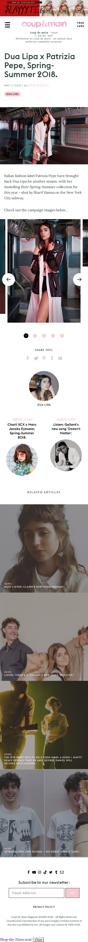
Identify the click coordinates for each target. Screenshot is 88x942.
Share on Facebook (27, 358)
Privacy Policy (44, 906)
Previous (8, 279)
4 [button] (53, 335)
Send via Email (60, 358)
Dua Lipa (12, 94)
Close (38, 939)
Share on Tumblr (52, 358)
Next (79, 279)
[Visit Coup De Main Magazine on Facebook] (28, 872)
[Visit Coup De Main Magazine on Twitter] (50, 872)
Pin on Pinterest (44, 358)
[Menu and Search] (7, 24)
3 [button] (44, 335)
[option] (44, 271)
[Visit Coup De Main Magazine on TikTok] (45, 872)
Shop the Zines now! (16, 939)
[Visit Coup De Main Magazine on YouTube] (34, 872)
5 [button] (62, 335)
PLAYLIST (80, 25)
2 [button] (35, 335)
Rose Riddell (38, 85)
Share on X (35, 358)
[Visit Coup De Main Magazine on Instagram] (39, 872)
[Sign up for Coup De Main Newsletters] (62, 872)
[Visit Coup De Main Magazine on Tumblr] (56, 872)
